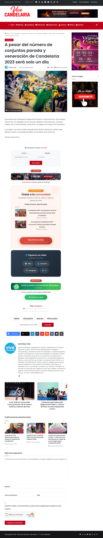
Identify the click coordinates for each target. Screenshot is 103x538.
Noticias (20, 25)
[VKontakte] (52, 334)
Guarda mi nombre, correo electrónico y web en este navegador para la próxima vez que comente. (33, 507)
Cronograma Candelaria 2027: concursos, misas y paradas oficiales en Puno (42, 224)
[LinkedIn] (32, 334)
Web (28, 263)
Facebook (42, 263)
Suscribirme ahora (35, 241)
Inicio (12, 25)
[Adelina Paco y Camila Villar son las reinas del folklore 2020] (36, 428)
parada (40, 319)
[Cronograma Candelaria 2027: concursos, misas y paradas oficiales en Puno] (20, 224)
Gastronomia (52, 25)
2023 (17, 319)
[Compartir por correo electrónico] (57, 334)
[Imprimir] (61, 334)
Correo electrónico (11, 495)
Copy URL (47, 325)
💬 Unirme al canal (36, 297)
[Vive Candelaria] (17, 11)
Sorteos (80, 25)
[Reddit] (47, 334)
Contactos (94, 2)
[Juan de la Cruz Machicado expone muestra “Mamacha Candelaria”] (14, 428)
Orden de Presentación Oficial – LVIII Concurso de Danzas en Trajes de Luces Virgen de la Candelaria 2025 (56, 439)
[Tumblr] (37, 334)
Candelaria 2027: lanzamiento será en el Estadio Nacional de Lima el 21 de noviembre (42, 213)
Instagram (31, 270)
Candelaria (30, 25)
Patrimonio (41, 25)
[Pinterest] (42, 334)
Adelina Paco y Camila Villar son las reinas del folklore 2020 (35, 437)
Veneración (52, 319)
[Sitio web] (19, 376)
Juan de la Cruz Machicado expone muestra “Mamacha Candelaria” (12, 438)
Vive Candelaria (84, 2)
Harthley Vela (12, 67)
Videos (72, 25)
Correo (24, 153)
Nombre (47, 153)
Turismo (63, 25)
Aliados (75, 2)
